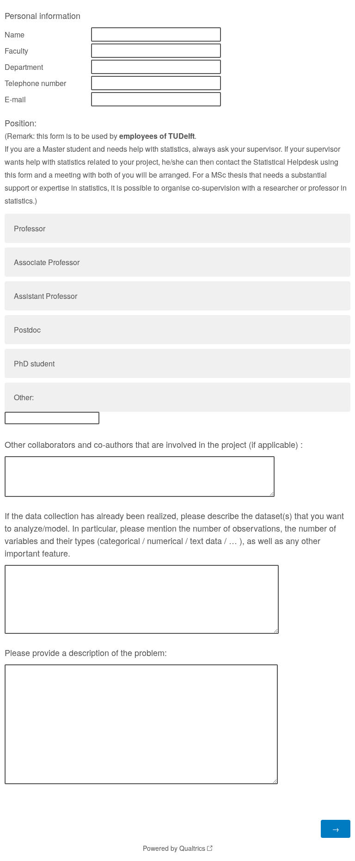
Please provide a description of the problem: (86, 652)
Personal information (42, 15)
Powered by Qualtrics (174, 848)
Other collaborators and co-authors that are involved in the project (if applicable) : (154, 444)
